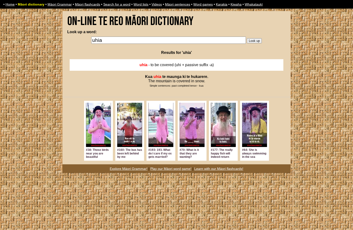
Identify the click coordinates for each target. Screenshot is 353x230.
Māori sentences (177, 4)
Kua (148, 77)
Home (10, 4)
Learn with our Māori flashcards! (218, 169)
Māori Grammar (60, 4)
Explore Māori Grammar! (128, 169)
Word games (203, 4)
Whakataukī (254, 4)
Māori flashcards (87, 4)
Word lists (141, 4)
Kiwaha (236, 4)
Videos (157, 4)
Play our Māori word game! (170, 169)
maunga (174, 77)
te (164, 77)
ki (184, 77)
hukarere (199, 77)
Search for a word (116, 4)
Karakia (221, 4)
